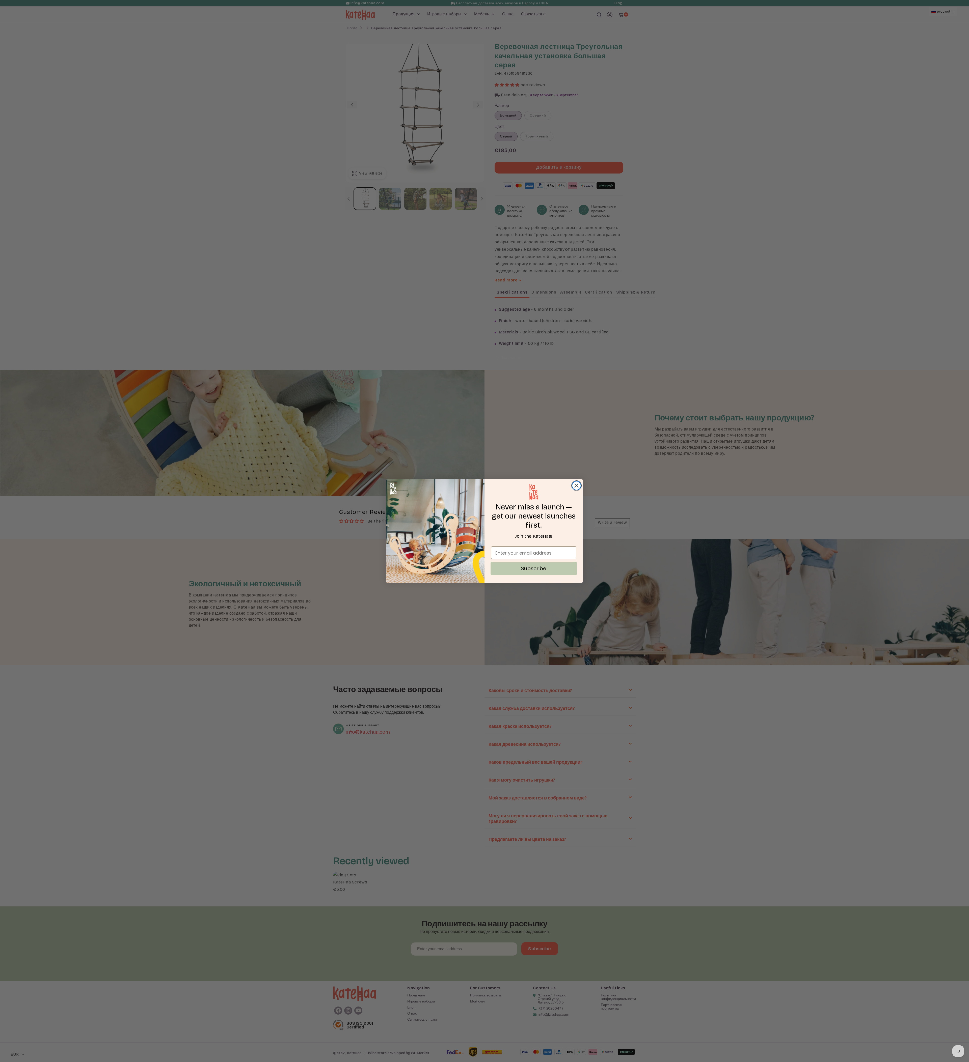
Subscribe (533, 568)
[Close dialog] (576, 485)
